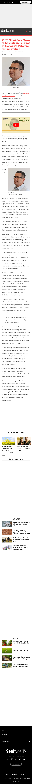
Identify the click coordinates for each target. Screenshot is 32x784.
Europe (4, 738)
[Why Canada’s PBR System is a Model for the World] (24, 444)
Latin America (6, 741)
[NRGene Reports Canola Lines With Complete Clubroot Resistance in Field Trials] (8, 444)
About (8, 774)
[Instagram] (7, 2)
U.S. (3, 731)
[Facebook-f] (2, 2)
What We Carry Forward (20, 651)
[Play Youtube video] (16, 125)
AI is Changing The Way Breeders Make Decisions (20, 665)
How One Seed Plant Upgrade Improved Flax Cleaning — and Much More (21, 532)
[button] (29, 31)
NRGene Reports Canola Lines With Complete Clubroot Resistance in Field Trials (7, 451)
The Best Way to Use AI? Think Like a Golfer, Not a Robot (21, 539)
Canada (3, 33)
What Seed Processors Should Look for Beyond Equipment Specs (20, 547)
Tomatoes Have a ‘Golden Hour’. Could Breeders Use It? (21, 643)
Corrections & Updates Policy (22, 778)
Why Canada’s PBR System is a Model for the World (23, 449)
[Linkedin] (10, 2)
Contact (22, 774)
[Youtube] (12, 2)
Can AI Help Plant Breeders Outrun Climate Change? (21, 658)
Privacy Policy (7, 778)
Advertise (14, 774)
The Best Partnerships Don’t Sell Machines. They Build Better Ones (21, 524)
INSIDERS (16, 519)
